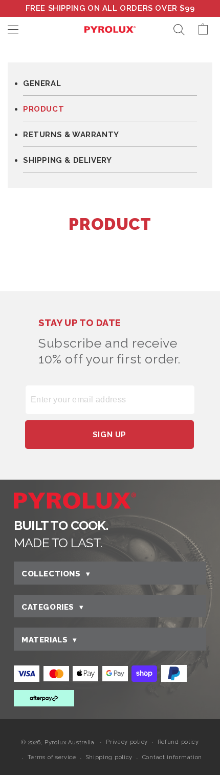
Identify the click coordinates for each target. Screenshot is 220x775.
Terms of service (52, 757)
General (42, 84)
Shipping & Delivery (67, 160)
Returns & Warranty (71, 135)
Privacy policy (127, 742)
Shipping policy (109, 757)
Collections (55, 573)
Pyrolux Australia (70, 742)
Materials (49, 639)
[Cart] (207, 29)
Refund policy (178, 742)
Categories (52, 607)
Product (43, 109)
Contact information (172, 757)
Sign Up (109, 434)
